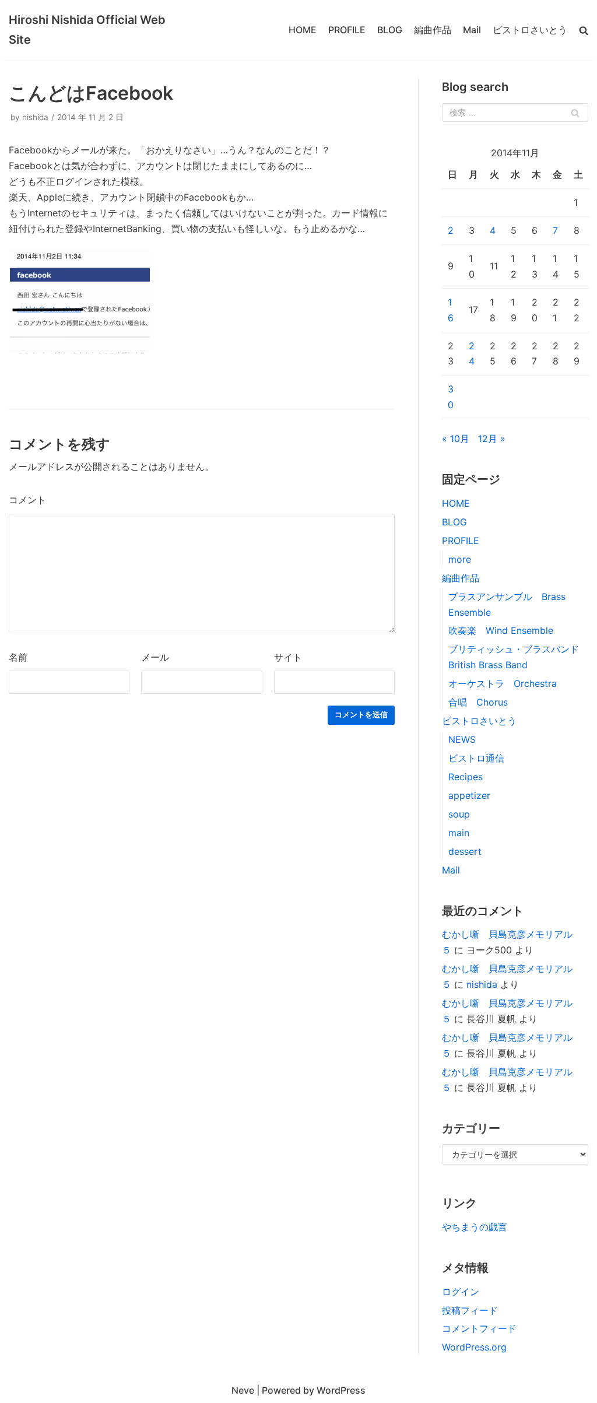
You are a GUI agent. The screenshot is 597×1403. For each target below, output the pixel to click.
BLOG (389, 30)
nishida (35, 117)
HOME (303, 30)
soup (459, 814)
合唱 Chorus (478, 702)
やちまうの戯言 (474, 1227)
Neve (242, 1390)
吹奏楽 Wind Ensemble (500, 630)
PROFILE (347, 30)
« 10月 (455, 438)
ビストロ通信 (476, 758)
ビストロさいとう (530, 30)
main (458, 833)
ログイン (460, 1291)
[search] (583, 30)
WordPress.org (474, 1347)
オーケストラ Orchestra (502, 683)
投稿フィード (470, 1310)
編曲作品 (432, 30)
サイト (288, 657)
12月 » (491, 438)
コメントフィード (479, 1328)
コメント (27, 500)
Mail (472, 30)
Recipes (465, 777)
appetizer (469, 795)
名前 (18, 657)
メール (155, 657)
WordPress (341, 1390)
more (459, 559)
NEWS (462, 739)
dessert (465, 851)
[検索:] (515, 112)
